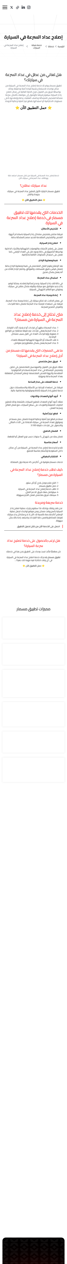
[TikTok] (17, 7)
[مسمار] (56, 7)
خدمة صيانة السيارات (37, 46)
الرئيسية (61, 46)
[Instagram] (28, 7)
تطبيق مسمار (54, 557)
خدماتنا (51, 46)
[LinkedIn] (23, 7)
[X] (11, 7)
